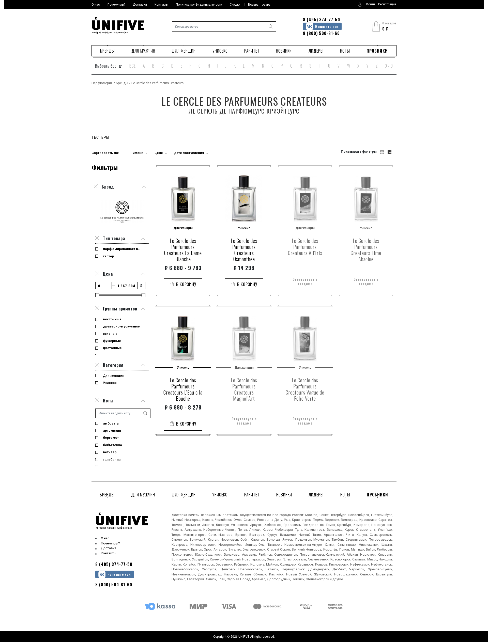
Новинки (284, 51)
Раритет (252, 51)
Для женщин (184, 51)
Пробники (377, 51)
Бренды (107, 51)
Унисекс (220, 51)
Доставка (108, 548)
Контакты (108, 553)
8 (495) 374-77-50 (321, 20)
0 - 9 (389, 66)
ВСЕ (132, 66)
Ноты (345, 51)
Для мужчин (143, 51)
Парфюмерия (102, 83)
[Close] (97, 238)
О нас (105, 538)
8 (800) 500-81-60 (321, 33)
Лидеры (316, 51)
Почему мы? (110, 543)
